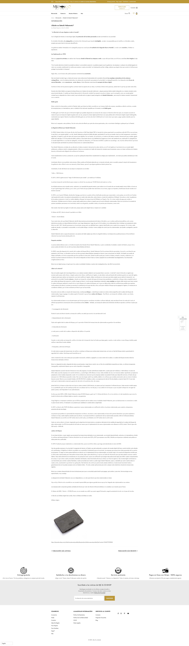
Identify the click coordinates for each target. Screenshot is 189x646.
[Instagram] (121, 613)
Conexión (133, 8)
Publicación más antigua (62, 551)
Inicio (52, 18)
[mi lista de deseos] (134, 14)
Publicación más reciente (127, 551)
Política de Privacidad (99, 593)
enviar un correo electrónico (88, 1)
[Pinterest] (125, 613)
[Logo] (61, 7)
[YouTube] (128, 613)
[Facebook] (119, 613)
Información (58, 18)
